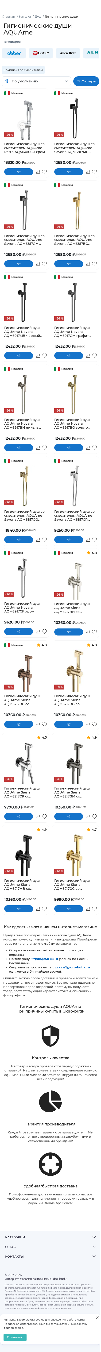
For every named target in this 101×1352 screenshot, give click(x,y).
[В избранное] (44, 171)
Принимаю (15, 1337)
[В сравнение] (38, 171)
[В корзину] (18, 171)
